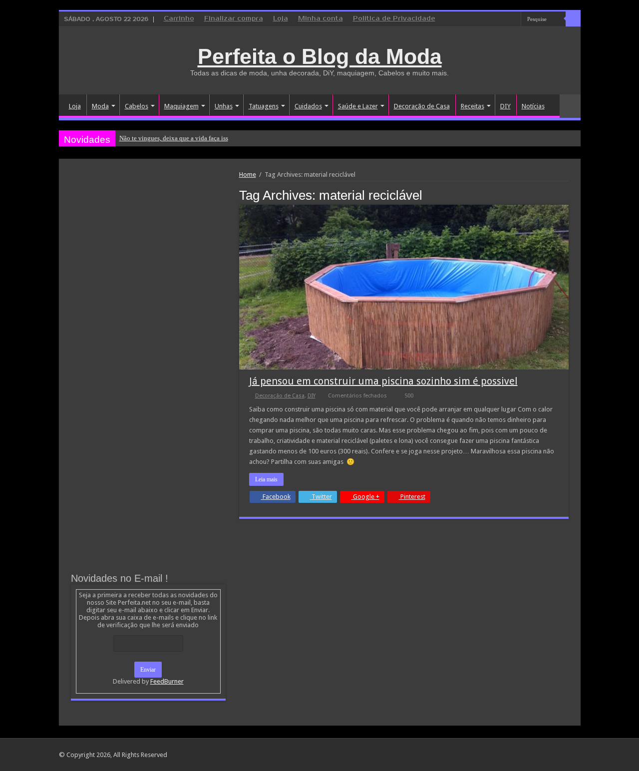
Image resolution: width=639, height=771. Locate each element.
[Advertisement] (148, 245)
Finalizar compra (233, 18)
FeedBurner (167, 681)
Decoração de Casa (422, 106)
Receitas (472, 106)
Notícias (533, 106)
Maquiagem (181, 106)
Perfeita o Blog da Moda (320, 56)
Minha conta (320, 18)
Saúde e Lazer (358, 106)
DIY (505, 106)
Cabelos (136, 106)
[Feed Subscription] (566, 195)
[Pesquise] (573, 18)
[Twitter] (504, 19)
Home (247, 174)
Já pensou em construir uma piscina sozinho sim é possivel (383, 381)
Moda (100, 106)
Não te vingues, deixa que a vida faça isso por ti (183, 138)
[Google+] (485, 19)
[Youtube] (513, 19)
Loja (280, 18)
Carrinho (179, 18)
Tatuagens (264, 106)
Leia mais (266, 479)
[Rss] (475, 19)
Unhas (224, 106)
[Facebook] (494, 19)
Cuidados (308, 106)
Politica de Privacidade (394, 18)
